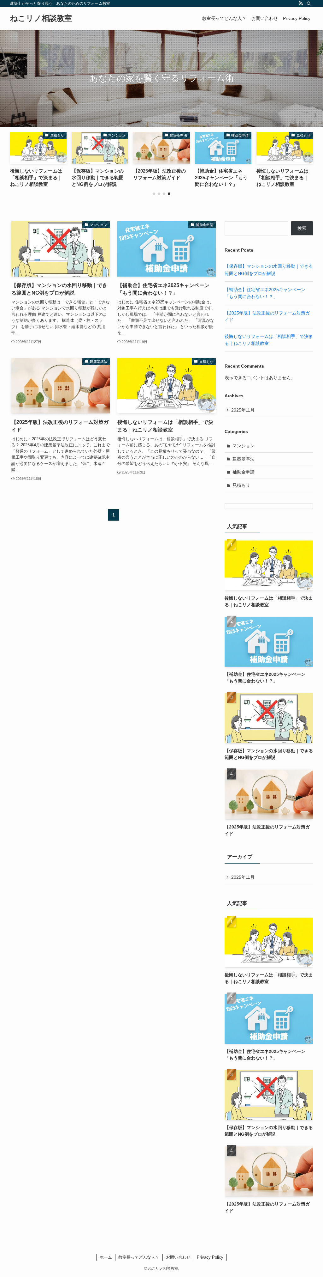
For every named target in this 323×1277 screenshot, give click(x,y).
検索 (301, 228)
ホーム (106, 1257)
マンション (243, 445)
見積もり (241, 485)
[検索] (309, 3)
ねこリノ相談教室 (41, 18)
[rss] (301, 3)
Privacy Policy (210, 1257)
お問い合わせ (178, 1257)
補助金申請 (243, 471)
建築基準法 (243, 458)
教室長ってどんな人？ (138, 1257)
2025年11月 (243, 409)
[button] (154, 193)
